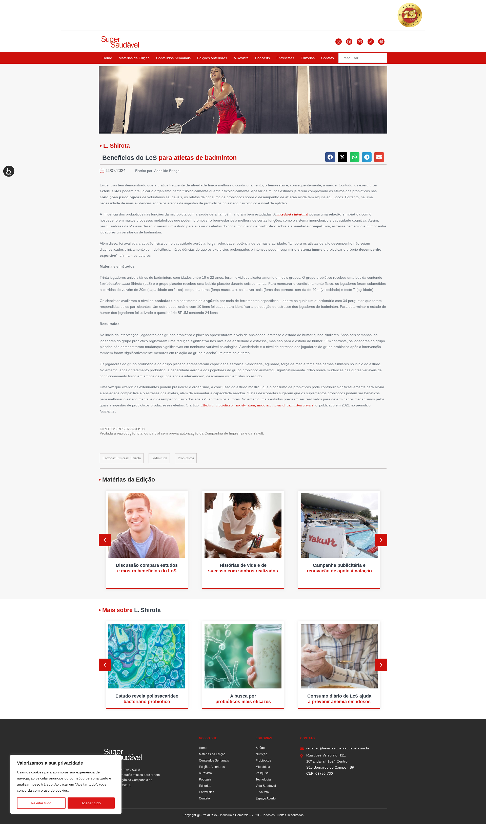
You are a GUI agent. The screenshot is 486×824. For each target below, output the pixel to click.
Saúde (260, 748)
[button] (330, 157)
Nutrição (261, 754)
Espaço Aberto (266, 798)
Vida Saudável (266, 786)
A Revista (241, 58)
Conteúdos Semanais (173, 58)
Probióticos (186, 458)
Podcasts (262, 58)
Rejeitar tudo (41, 803)
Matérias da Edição (134, 58)
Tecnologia (263, 779)
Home (107, 58)
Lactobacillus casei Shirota (122, 458)
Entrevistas (285, 58)
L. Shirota (262, 792)
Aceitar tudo (91, 803)
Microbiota (263, 767)
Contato (327, 58)
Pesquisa (262, 773)
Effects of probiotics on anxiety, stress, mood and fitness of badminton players (256, 405)
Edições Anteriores (212, 58)
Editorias (308, 58)
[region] (66, 784)
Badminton (159, 458)
